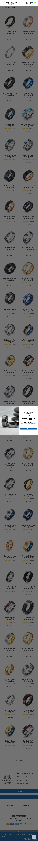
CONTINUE (28, 428)
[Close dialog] (37, 407)
